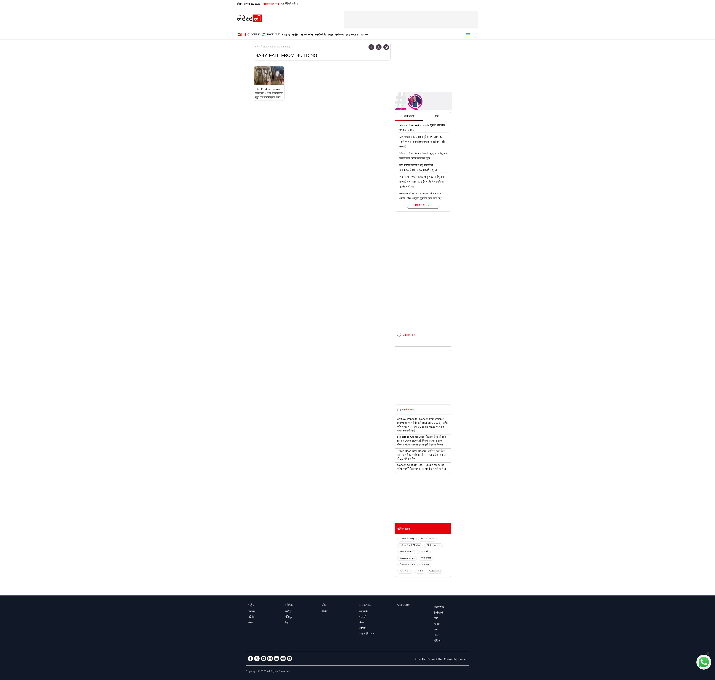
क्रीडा (330, 35)
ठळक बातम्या (403, 605)
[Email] (289, 658)
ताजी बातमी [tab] (409, 116)
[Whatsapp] (386, 47)
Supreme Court (407, 558)
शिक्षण (251, 623)
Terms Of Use (434, 660)
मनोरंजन (339, 35)
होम (257, 47)
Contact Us (450, 660)
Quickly (253, 35)
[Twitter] (379, 47)
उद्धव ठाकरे (423, 551)
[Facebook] (371, 47)
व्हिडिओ (437, 641)
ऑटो (436, 619)
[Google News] (283, 658)
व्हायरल (364, 35)
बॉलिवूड (288, 612)
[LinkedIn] (276, 658)
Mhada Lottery (407, 539)
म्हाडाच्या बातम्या (406, 551)
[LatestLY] (249, 19)
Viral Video (405, 571)
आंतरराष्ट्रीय (307, 35)
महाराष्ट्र (286, 35)
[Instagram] (270, 658)
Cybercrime (435, 571)
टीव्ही (287, 623)
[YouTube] (263, 658)
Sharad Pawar (427, 539)
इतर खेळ (425, 564)
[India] (468, 35)
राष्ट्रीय (295, 35)
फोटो (436, 630)
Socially (273, 35)
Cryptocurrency (407, 564)
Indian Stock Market (410, 545)
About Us (420, 660)
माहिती (251, 617)
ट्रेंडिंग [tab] (437, 116)
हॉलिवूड (288, 617)
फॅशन (361, 623)
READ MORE (423, 206)
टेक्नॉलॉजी (320, 35)
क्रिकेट (325, 612)
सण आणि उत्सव (366, 634)
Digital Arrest (433, 545)
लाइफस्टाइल (352, 35)
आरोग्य (420, 571)
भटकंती (362, 617)
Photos (437, 635)
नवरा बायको (426, 558)
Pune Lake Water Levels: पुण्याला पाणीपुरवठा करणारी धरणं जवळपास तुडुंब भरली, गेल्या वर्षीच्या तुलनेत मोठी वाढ (421, 182)
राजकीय (251, 612)
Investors (462, 660)
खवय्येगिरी (363, 612)
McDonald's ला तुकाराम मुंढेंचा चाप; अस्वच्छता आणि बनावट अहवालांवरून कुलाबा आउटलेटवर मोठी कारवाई (422, 142)
